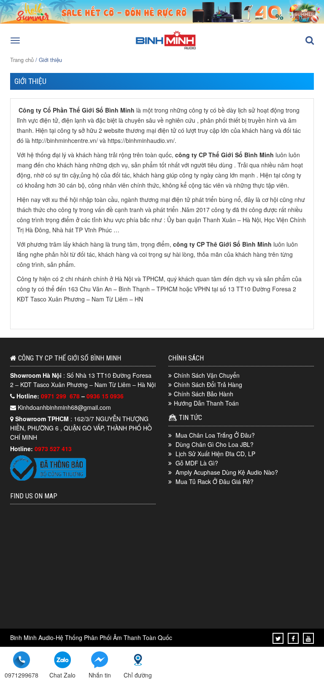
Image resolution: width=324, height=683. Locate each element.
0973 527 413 (53, 448)
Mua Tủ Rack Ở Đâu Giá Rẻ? (215, 481)
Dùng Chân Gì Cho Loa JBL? (215, 444)
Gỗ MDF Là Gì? (197, 463)
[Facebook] (293, 638)
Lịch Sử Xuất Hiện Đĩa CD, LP (215, 453)
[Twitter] (278, 638)
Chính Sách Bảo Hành (203, 394)
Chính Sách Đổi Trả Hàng (208, 384)
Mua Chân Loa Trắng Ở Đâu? (215, 435)
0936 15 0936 (105, 396)
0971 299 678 (61, 396)
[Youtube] (308, 638)
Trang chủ (22, 60)
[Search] (309, 40)
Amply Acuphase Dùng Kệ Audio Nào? (227, 472)
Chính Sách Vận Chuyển (207, 375)
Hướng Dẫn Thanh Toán (206, 403)
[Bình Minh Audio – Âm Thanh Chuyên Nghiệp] (166, 48)
